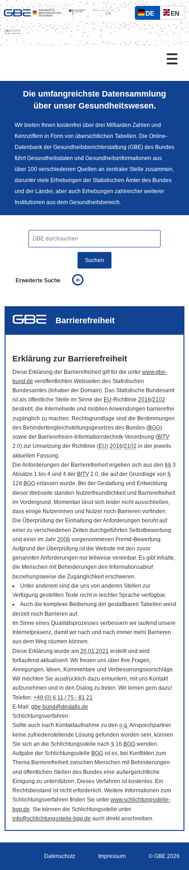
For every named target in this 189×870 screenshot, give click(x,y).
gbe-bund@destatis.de (59, 707)
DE (151, 14)
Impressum (112, 856)
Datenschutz (59, 856)
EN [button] (177, 14)
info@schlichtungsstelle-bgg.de (51, 818)
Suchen (94, 260)
